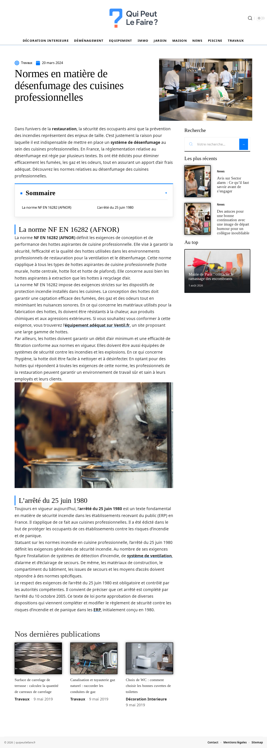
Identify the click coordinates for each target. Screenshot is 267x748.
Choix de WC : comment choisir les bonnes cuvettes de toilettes (148, 686)
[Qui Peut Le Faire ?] (133, 18)
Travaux (22, 699)
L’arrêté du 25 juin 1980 (115, 207)
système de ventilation (149, 555)
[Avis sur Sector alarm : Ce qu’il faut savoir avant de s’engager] (197, 181)
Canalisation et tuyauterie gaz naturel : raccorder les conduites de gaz (92, 686)
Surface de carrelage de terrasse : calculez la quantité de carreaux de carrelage (36, 686)
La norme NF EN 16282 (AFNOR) (46, 207)
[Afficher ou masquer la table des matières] (111, 193)
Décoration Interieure (146, 699)
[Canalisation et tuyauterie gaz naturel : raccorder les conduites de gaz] (94, 658)
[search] (250, 18)
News (220, 171)
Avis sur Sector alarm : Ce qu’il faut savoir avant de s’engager (233, 184)
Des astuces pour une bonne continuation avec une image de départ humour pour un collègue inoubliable (233, 222)
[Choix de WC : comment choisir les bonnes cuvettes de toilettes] (149, 658)
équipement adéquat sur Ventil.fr (97, 325)
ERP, (97, 609)
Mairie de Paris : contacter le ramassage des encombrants (211, 276)
